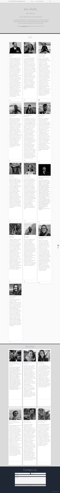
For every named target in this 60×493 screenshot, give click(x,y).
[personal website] (39, 100)
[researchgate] (58, 248)
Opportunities (24, 26)
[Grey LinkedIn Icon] (9, 100)
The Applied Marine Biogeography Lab (16, 1)
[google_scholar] (58, 245)
